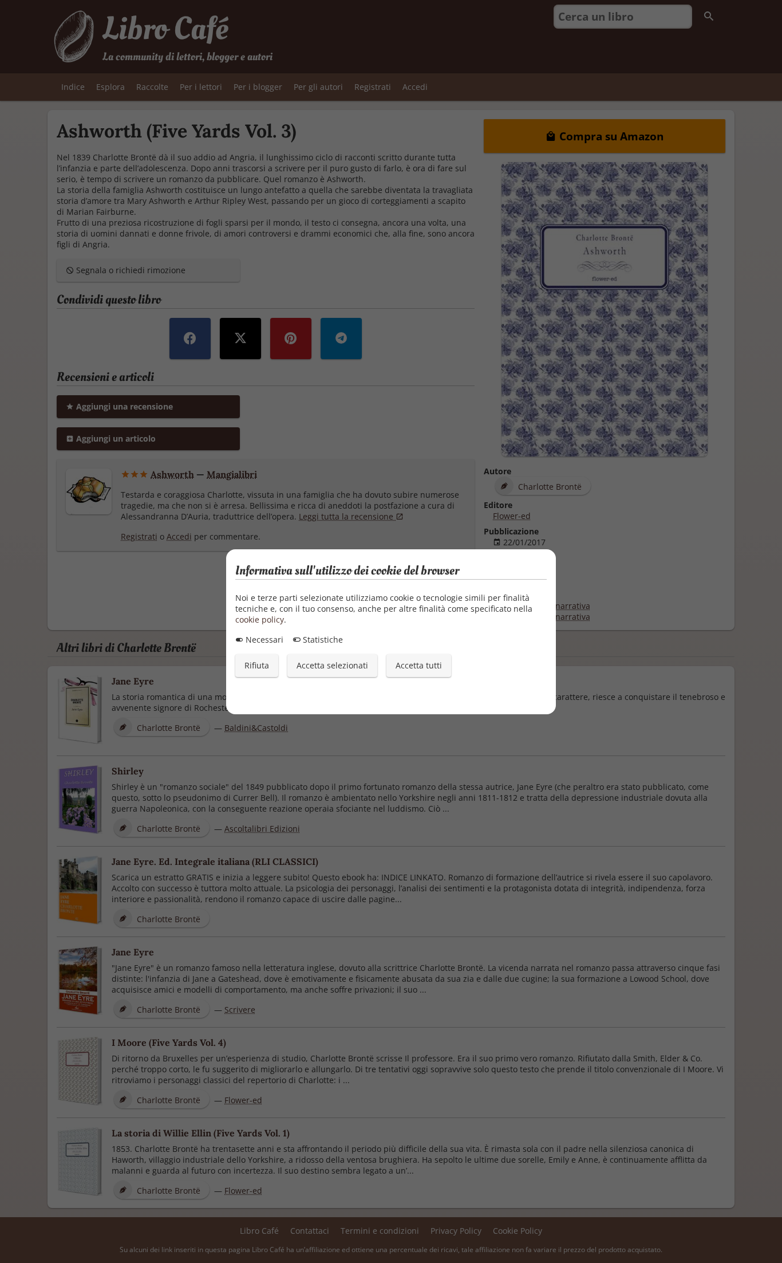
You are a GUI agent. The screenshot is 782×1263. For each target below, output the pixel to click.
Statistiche (322, 639)
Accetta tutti (419, 665)
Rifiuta (256, 665)
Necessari (263, 639)
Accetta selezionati (332, 665)
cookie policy (259, 619)
